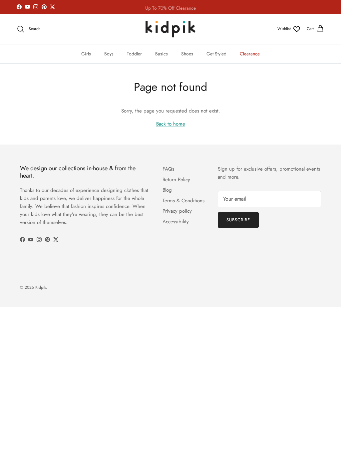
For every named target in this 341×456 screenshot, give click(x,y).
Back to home (170, 124)
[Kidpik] (170, 29)
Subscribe (238, 220)
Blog (167, 190)
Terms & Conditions (183, 200)
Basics (161, 53)
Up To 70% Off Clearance (170, 7)
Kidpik (40, 287)
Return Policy (176, 179)
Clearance (250, 53)
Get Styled (216, 53)
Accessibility (176, 221)
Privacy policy (177, 211)
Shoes (187, 53)
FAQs (168, 169)
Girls (86, 53)
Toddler (134, 53)
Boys (109, 53)
